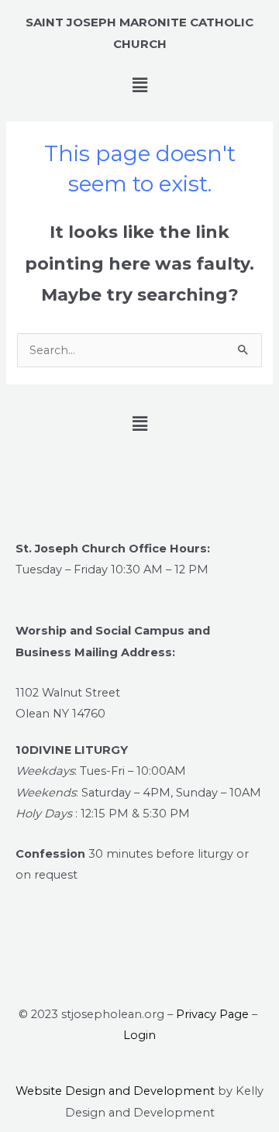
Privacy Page (212, 1014)
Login (139, 1035)
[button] (139, 86)
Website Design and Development (115, 1091)
